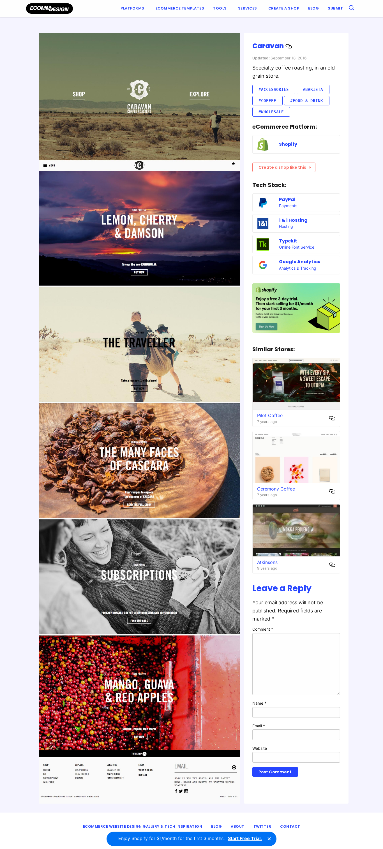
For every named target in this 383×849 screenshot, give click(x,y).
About (237, 826)
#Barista (313, 89)
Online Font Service (296, 247)
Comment (262, 629)
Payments (288, 205)
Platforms (132, 8)
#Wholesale (271, 112)
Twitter (262, 826)
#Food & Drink (306, 100)
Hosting (286, 226)
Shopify (288, 144)
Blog (313, 8)
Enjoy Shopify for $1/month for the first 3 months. (190, 838)
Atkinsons (267, 562)
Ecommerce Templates (180, 8)
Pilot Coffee (270, 415)
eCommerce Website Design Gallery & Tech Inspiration (142, 826)
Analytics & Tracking (297, 268)
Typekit (288, 241)
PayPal (287, 199)
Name (259, 703)
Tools (220, 8)
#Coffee (267, 100)
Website (259, 748)
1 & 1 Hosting (293, 220)
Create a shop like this (282, 167)
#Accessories (274, 89)
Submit (335, 8)
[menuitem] (133, 8)
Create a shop (283, 8)
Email (258, 725)
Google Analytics (299, 261)
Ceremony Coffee (276, 489)
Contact (290, 826)
